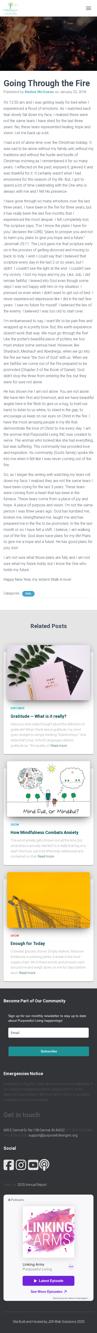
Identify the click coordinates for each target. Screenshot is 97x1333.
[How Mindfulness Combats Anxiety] (48, 788)
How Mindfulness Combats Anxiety (44, 832)
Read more (59, 746)
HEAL (28, 593)
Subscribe (49, 1051)
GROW (15, 824)
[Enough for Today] (48, 899)
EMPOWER (17, 708)
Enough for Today (28, 943)
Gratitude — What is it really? (38, 716)
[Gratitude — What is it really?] (48, 672)
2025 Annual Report (32, 1185)
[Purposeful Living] (12, 8)
